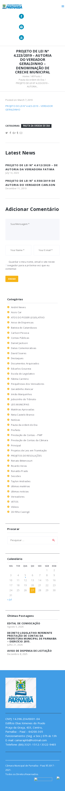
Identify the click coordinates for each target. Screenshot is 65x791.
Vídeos (15, 506)
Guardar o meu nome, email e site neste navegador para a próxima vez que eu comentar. (30, 265)
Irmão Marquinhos (21, 394)
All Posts (35, 76)
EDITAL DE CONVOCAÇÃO (23, 623)
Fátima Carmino (20, 378)
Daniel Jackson (19, 343)
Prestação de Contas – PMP (27, 435)
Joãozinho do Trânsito (23, 399)
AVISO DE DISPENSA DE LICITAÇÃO (29, 650)
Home (26, 76)
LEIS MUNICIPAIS (20, 404)
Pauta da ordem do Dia (31, 79)
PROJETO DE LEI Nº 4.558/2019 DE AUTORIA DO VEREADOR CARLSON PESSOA (30, 184)
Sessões (16, 476)
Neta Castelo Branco (22, 414)
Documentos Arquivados (25, 363)
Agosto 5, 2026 (15, 626)
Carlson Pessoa (20, 332)
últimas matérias (20, 486)
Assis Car (16, 312)
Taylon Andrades (21, 481)
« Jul (9, 599)
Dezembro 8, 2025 (17, 654)
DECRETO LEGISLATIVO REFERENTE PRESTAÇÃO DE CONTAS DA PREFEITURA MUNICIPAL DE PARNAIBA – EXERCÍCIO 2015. (32, 637)
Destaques (17, 358)
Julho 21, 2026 (15, 644)
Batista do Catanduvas (24, 327)
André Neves (18, 307)
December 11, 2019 (15, 188)
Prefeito (15, 430)
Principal (16, 445)
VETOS (15, 501)
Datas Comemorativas (23, 348)
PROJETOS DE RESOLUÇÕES (26, 455)
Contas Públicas (20, 337)
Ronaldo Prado (19, 471)
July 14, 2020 (12, 172)
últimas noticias (20, 491)
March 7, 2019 (25, 100)
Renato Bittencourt (21, 460)
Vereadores (18, 496)
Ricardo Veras (19, 465)
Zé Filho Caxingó (20, 511)
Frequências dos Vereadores (27, 383)
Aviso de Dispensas (22, 322)
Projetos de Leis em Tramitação (29, 450)
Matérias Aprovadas (22, 409)
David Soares (19, 353)
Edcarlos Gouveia (21, 368)
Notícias (15, 419)
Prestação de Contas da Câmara (29, 440)
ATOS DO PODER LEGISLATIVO (28, 317)
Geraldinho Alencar (22, 389)
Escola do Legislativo (23, 373)
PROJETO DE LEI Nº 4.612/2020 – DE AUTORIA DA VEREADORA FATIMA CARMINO (31, 169)
